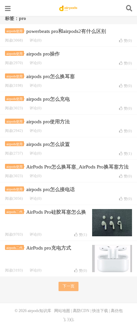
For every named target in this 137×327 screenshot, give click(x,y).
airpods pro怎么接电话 (50, 189)
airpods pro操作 (43, 53)
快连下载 (100, 310)
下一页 (68, 286)
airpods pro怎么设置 (48, 144)
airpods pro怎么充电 (48, 99)
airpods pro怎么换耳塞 (50, 76)
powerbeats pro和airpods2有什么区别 (66, 31)
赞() (128, 41)
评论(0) (36, 40)
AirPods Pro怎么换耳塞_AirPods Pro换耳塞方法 (77, 166)
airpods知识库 (68, 8)
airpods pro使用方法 (48, 121)
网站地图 (62, 310)
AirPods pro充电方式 (48, 248)
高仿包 (117, 310)
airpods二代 (14, 212)
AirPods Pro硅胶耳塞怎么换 (56, 212)
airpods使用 (14, 31)
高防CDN (81, 310)
